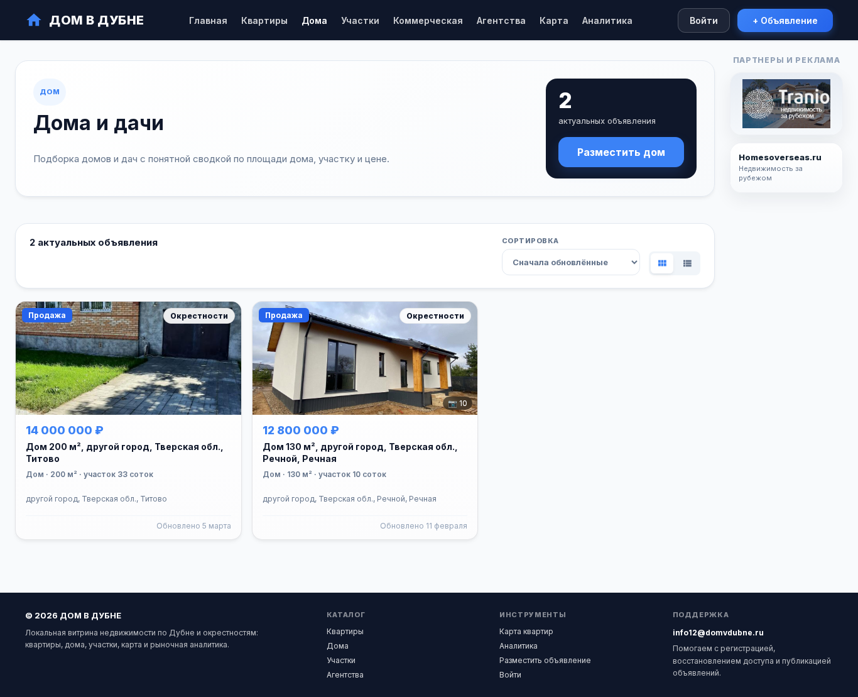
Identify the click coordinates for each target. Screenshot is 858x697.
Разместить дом (621, 152)
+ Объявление (785, 20)
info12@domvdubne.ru (718, 632)
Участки (360, 20)
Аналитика (607, 20)
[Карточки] (662, 263)
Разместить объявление (545, 660)
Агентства (501, 20)
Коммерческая (428, 20)
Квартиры (264, 20)
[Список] (687, 263)
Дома (314, 20)
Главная (208, 20)
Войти (704, 20)
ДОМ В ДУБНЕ (96, 20)
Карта (554, 20)
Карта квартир (526, 631)
